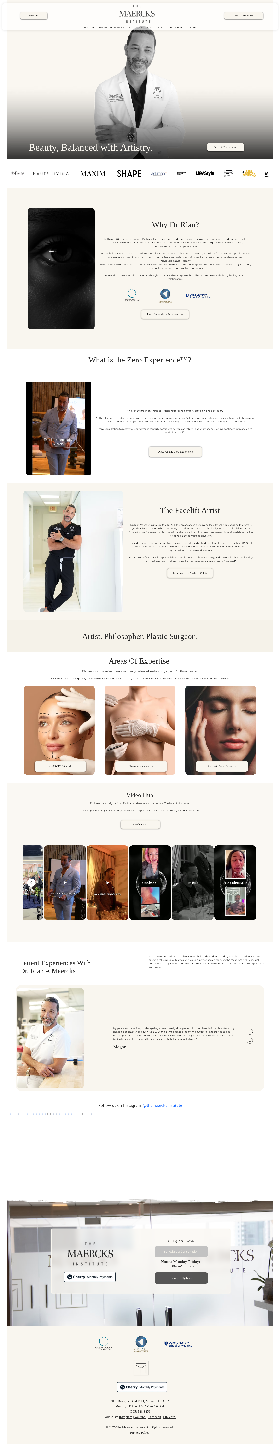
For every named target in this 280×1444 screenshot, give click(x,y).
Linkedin (169, 1417)
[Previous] (250, 1032)
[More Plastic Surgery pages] (151, 27)
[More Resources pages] (184, 27)
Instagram (125, 1417)
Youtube (140, 1417)
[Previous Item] (31, 883)
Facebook (154, 1417)
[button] (89, 325)
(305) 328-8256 (180, 1241)
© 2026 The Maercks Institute (125, 1427)
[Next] (250, 1041)
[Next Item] (270, 1152)
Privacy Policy (139, 1432)
